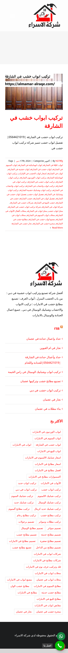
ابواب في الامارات (22, 444)
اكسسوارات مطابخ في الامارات (45, 476)
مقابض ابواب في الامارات (48, 605)
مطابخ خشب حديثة (51, 592)
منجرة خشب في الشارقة (44, 223)
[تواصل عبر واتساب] (61, 636)
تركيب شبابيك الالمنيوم (49, 496)
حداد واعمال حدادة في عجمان (43, 339)
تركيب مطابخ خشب (51, 515)
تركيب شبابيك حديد (24, 502)
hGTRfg (59, 160)
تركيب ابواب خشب (51, 489)
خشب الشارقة (26, 198)
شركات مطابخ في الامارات (47, 560)
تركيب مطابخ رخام (26, 515)
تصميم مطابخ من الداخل (48, 547)
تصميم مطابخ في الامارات (22, 541)
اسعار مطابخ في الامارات (48, 464)
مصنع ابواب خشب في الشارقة (42, 219)
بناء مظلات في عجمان (48, 409)
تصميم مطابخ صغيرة (50, 541)
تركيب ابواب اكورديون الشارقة (33, 177)
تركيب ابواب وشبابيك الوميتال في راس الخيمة (34, 372)
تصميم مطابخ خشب (26, 534)
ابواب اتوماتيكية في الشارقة (30, 165)
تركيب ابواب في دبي (26, 489)
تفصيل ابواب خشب (35, 194)
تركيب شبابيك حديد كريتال (47, 508)
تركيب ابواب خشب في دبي (45, 390)
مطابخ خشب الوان (19, 586)
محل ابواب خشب (55, 210)
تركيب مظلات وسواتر (50, 521)
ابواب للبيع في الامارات (49, 451)
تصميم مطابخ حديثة (51, 534)
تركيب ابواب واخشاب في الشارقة (40, 185)
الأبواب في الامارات (51, 483)
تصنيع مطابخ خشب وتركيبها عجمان (40, 381)
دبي (17, 160)
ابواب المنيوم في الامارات (48, 438)
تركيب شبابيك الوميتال (49, 502)
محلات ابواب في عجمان (48, 579)
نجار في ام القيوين (50, 348)
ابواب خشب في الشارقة (40, 169)
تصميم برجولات (26, 521)
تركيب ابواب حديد (27, 483)
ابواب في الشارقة (55, 173)
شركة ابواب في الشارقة (52, 206)
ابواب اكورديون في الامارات (46, 431)
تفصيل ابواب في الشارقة (44, 198)
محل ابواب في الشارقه (37, 210)
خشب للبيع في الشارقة (44, 202)
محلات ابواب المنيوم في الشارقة (41, 215)
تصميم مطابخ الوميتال (32, 528)
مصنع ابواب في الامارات (19, 579)
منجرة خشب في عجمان (48, 611)
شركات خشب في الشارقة (21, 202)
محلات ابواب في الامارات (48, 573)
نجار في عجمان (52, 399)
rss (56, 328)
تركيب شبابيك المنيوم (22, 496)
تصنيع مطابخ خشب (21, 547)
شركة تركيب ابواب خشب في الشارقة (24, 206)
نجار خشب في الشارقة (22, 223)
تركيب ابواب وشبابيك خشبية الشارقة (35, 190)
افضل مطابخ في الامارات (48, 470)
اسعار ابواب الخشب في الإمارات (32, 173)
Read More (57, 227)
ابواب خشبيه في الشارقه (18, 169)
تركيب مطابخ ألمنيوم (19, 508)
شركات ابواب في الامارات (47, 553)
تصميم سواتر (54, 528)
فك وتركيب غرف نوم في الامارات (43, 566)
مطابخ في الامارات (27, 592)
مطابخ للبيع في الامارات (49, 598)
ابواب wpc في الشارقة (53, 165)
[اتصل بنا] (60, 645)
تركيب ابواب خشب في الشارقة (41, 181)
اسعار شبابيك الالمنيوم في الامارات (43, 457)
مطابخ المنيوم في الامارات (47, 586)
